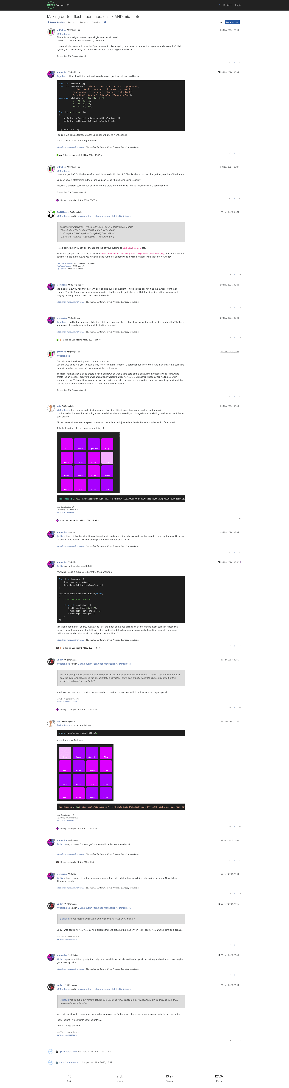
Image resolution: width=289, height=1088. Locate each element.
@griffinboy (75, 72)
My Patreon (61, 269)
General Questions (57, 22)
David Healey (63, 212)
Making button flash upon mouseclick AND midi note (104, 216)
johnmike (63, 1062)
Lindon (60, 660)
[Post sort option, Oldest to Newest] (221, 22)
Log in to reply (232, 22)
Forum (60, 5)
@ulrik (73, 532)
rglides (62, 1051)
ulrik (59, 406)
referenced (71, 1051)
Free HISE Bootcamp (65, 263)
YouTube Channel (64, 266)
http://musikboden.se (65, 512)
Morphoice (62, 72)
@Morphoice (74, 30)
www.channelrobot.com (67, 701)
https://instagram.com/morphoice (70, 147)
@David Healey (77, 285)
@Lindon (74, 840)
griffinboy (61, 30)
